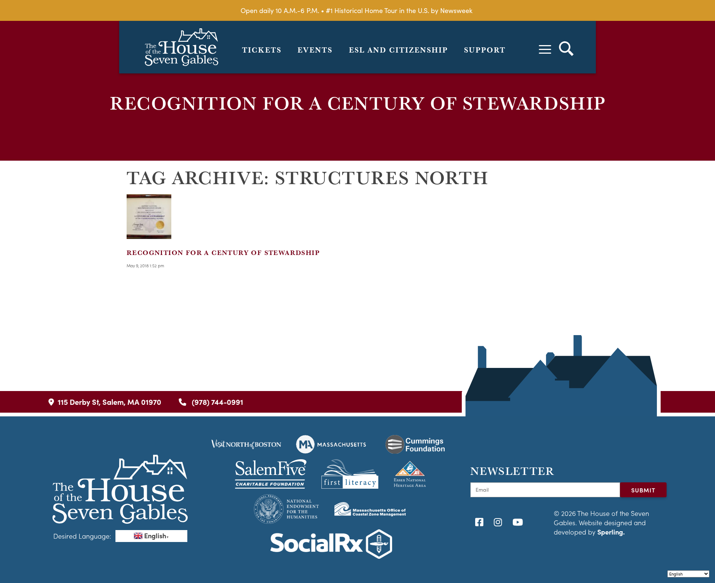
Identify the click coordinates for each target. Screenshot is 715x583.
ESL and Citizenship (398, 50)
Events (315, 50)
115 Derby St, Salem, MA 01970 (109, 402)
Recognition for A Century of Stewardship (223, 252)
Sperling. (611, 531)
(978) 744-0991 (216, 402)
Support (485, 50)
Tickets (262, 50)
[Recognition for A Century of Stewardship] (149, 234)
